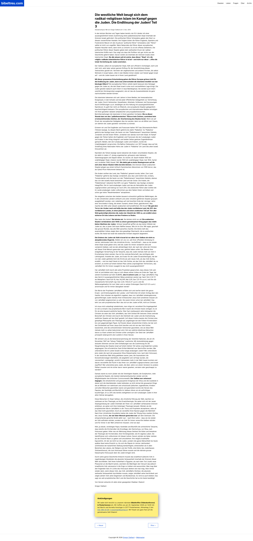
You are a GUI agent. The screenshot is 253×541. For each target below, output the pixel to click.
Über (243, 3)
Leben (228, 3)
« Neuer (100, 525)
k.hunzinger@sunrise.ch (119, 510)
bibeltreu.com (12, 3)
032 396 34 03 (103, 510)
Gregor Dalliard (128, 537)
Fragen (235, 3)
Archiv (249, 3)
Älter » (153, 525)
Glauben (220, 3)
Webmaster (140, 537)
